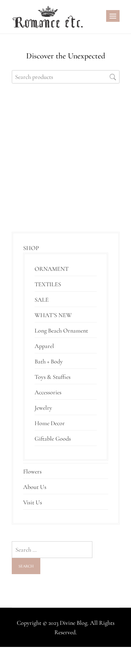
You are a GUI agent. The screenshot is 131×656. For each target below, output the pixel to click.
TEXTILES (48, 284)
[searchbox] (66, 77)
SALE (42, 299)
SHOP (31, 248)
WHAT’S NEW (53, 315)
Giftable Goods (53, 438)
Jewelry (43, 407)
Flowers (32, 471)
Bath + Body (49, 361)
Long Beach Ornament (61, 330)
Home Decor (50, 423)
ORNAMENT (52, 268)
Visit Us (32, 502)
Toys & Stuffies (53, 377)
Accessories (48, 392)
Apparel (44, 346)
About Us (34, 487)
